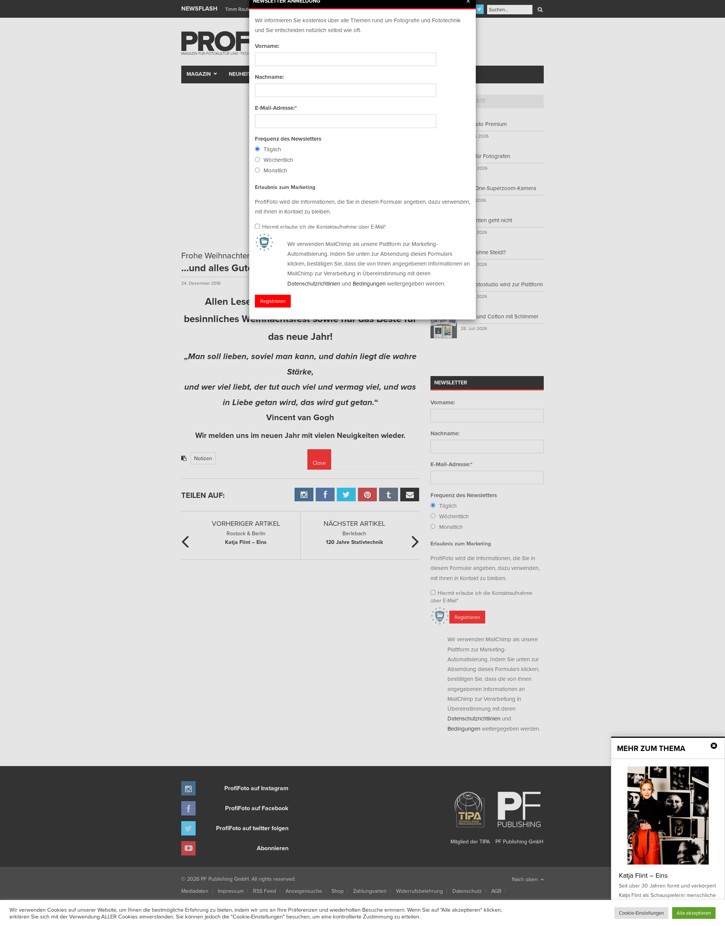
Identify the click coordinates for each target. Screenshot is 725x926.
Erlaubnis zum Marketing (285, 187)
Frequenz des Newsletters (288, 139)
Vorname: (267, 46)
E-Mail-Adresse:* (276, 108)
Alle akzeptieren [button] (694, 912)
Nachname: (269, 77)
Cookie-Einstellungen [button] (641, 912)
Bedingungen (369, 283)
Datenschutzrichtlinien (313, 283)
